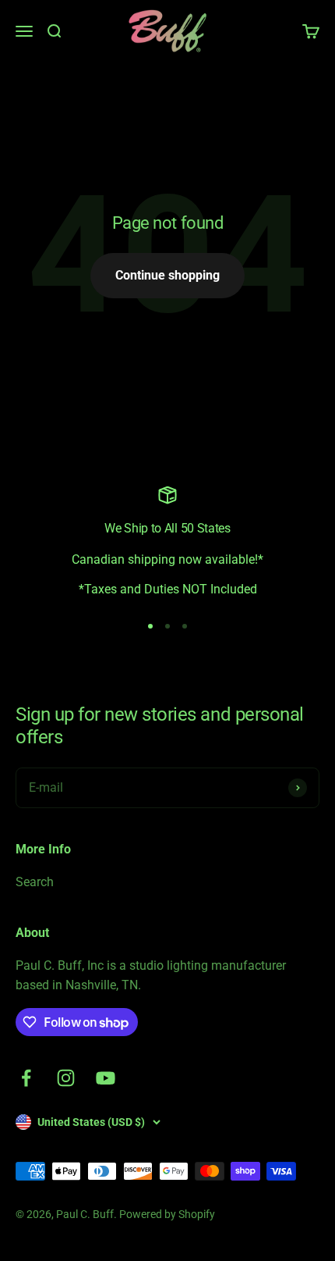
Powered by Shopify (167, 1214)
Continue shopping (167, 275)
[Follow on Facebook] (26, 1077)
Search (35, 882)
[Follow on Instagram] (65, 1077)
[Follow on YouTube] (105, 1077)
